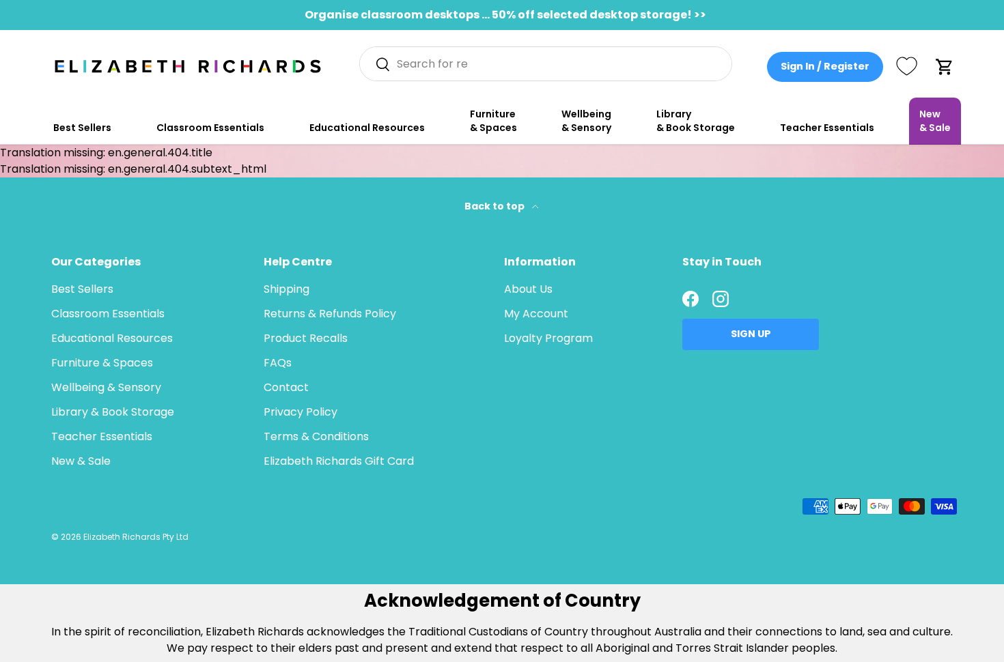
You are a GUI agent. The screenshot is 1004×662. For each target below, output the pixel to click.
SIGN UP (751, 334)
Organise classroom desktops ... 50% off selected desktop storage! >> (505, 15)
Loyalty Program (548, 338)
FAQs (278, 363)
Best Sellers (82, 127)
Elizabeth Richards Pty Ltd (136, 537)
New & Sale (935, 120)
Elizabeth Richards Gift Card (339, 461)
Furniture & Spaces (493, 120)
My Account (536, 313)
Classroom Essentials (210, 127)
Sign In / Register (825, 66)
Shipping (286, 289)
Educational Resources (367, 127)
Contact (286, 387)
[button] (945, 67)
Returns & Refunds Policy (330, 313)
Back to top (495, 206)
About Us (528, 289)
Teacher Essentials (827, 127)
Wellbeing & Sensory (586, 120)
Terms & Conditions (316, 436)
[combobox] (546, 64)
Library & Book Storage (695, 120)
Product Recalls (306, 338)
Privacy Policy (300, 412)
